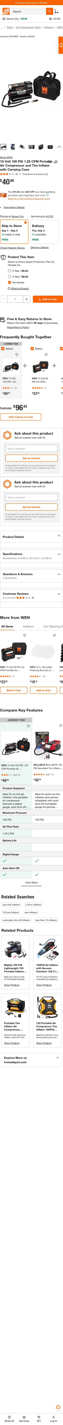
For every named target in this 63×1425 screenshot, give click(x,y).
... (1, 27)
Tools (10, 27)
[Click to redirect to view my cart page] (56, 11)
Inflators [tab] (28, 626)
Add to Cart (49, 299)
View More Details (14, 207)
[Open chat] (60, 45)
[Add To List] (50, 161)
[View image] (3, 147)
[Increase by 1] (26, 299)
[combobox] (28, 11)
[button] (31, 537)
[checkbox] (32, 348)
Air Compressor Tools (28, 27)
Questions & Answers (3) (35, 174)
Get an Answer (31, 458)
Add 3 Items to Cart (21, 416)
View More (31, 882)
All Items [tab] (7, 626)
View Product (11, 984)
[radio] (9, 271)
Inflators (48, 27)
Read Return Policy (18, 327)
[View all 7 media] (60, 147)
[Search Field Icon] (49, 11)
